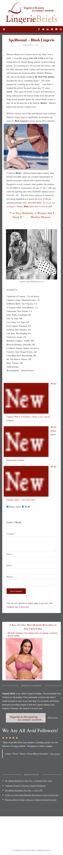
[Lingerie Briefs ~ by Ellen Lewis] (31, 12)
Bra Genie (55, 753)
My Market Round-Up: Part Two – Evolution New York (28, 780)
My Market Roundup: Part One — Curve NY (24, 790)
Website (10, 576)
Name (10, 554)
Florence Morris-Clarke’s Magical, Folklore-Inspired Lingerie (30, 799)
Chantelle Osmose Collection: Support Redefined (25, 785)
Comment (11, 533)
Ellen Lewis (53, 717)
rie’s (27, 120)
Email (10, 565)
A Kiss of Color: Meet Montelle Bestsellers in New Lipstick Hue (32, 795)
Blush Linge (20, 120)
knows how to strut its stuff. (38, 206)
